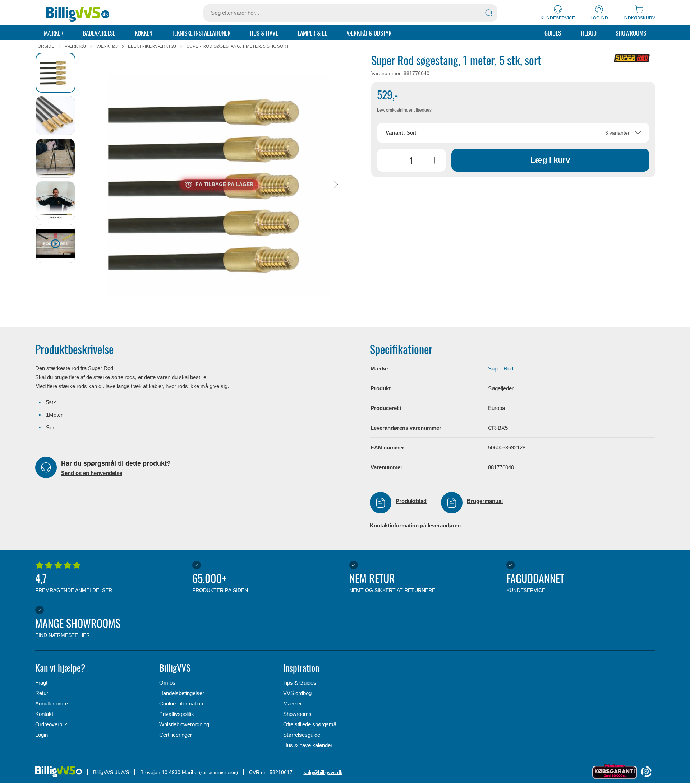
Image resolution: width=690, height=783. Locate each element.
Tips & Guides (299, 683)
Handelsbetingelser (181, 693)
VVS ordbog (297, 693)
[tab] (55, 72)
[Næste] (336, 184)
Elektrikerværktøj (152, 46)
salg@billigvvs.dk (323, 772)
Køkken (143, 32)
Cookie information (181, 703)
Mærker (54, 32)
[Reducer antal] (388, 160)
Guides (552, 32)
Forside (44, 46)
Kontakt (44, 714)
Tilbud (588, 32)
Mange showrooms (77, 626)
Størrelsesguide (301, 735)
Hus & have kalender (307, 745)
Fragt (41, 683)
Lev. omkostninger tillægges (404, 110)
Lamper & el (312, 32)
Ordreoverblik (51, 724)
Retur (41, 693)
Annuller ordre (51, 703)
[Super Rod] (632, 58)
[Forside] (78, 13)
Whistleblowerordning (184, 724)
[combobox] (513, 133)
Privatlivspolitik (176, 714)
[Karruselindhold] (219, 184)
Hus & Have (264, 32)
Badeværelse (99, 32)
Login (41, 735)
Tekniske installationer (201, 32)
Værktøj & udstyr (369, 32)
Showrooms (631, 32)
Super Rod (500, 368)
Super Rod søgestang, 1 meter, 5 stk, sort (238, 46)
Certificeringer (175, 735)
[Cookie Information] (646, 772)
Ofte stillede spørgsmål (310, 724)
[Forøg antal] (434, 160)
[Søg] (489, 13)
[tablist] (58, 184)
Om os (167, 683)
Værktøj (75, 46)
